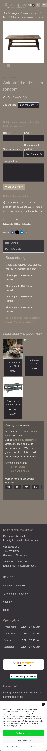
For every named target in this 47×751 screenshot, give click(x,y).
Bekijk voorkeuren (23, 740)
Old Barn (10, 77)
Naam (7, 133)
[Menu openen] (44, 5)
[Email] (26, 232)
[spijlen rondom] (23, 42)
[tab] (8, 65)
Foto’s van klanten (19, 471)
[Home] (4, 13)
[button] (43, 704)
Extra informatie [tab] (13, 249)
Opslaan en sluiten (23, 733)
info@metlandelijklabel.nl (24, 565)
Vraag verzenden (14, 187)
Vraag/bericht (11, 161)
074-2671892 (22, 561)
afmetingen (9, 105)
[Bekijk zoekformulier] (38, 5)
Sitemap (7, 601)
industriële (31, 440)
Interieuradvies (17, 466)
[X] (17, 232)
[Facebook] (12, 232)
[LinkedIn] (22, 232)
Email (28, 133)
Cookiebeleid (12, 747)
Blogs (6, 610)
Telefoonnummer (12, 149)
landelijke (18, 440)
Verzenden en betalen (14, 585)
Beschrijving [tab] (11, 243)
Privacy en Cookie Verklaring (28, 747)
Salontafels (26, 224)
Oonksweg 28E (11, 547)
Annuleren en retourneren (16, 593)
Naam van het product (31, 147)
